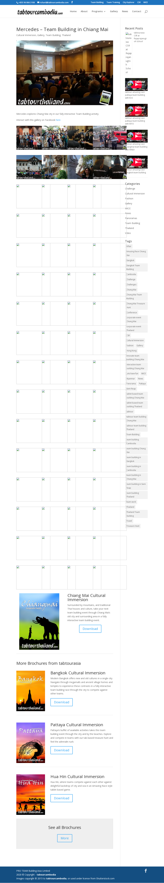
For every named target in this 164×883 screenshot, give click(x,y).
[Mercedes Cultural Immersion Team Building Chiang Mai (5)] (84, 589)
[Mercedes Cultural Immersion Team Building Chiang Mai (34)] (59, 559)
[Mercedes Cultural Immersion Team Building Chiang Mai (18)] (84, 325)
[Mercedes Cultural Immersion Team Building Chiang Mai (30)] (110, 559)
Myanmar (130, 378)
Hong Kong (131, 350)
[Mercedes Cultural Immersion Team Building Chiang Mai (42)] (110, 413)
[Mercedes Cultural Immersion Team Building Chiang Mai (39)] (84, 208)
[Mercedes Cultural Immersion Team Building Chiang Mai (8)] (59, 589)
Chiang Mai (131, 289)
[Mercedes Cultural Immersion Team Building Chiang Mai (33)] (33, 266)
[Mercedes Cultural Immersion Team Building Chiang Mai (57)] (84, 472)
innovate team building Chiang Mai (135, 357)
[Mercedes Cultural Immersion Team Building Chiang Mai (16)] (84, 530)
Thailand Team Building (133, 514)
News (125, 11)
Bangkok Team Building (133, 267)
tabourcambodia (46, 874)
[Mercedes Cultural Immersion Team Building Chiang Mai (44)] (84, 266)
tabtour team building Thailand (136, 427)
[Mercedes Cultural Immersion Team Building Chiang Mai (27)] (110, 442)
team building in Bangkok (133, 459)
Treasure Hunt (132, 526)
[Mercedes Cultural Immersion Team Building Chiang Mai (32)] (59, 208)
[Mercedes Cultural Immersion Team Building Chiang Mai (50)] (84, 149)
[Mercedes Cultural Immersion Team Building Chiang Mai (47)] (33, 325)
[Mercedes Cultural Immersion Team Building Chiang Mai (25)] (33, 530)
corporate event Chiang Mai (133, 319)
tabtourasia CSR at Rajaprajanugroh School (140, 37)
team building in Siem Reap (136, 486)
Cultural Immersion (26, 35)
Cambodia (131, 274)
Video (128, 233)
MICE (146, 2)
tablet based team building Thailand (134, 404)
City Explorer (128, 2)
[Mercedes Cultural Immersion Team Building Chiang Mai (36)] (59, 501)
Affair (128, 246)
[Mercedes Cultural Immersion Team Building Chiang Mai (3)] (59, 149)
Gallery (114, 11)
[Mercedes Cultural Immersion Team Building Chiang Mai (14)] (84, 178)
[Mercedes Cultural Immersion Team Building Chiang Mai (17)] (33, 501)
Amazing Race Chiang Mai (136, 253)
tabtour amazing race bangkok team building (135, 171)
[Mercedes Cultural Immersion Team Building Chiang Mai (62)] (84, 501)
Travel (129, 520)
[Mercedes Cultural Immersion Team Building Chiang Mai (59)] (33, 413)
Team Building (97, 2)
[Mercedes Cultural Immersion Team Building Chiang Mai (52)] (110, 208)
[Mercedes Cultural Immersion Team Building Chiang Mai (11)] (33, 589)
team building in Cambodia (133, 468)
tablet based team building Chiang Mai (135, 395)
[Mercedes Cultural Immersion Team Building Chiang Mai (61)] (59, 530)
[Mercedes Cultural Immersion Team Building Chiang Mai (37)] (59, 325)
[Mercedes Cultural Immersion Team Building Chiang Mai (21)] (59, 442)
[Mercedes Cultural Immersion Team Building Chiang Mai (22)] (33, 296)
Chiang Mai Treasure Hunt (135, 305)
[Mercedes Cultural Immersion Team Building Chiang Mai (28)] (84, 413)
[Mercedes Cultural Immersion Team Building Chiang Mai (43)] (110, 149)
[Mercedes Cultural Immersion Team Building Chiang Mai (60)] (59, 384)
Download (90, 629)
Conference (131, 312)
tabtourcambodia (56, 878)
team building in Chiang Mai (133, 477)
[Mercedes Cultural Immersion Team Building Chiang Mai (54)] (33, 237)
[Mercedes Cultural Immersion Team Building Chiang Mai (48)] (84, 559)
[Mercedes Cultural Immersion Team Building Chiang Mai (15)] (110, 237)
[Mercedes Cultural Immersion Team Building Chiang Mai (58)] (59, 237)
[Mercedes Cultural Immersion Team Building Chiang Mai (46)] (59, 413)
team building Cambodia (132, 441)
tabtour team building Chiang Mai (136, 418)
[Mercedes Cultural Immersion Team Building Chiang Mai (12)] (33, 472)
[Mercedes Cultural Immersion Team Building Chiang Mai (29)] (110, 589)
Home (73, 11)
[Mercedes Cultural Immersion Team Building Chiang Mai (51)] (110, 325)
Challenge (130, 188)
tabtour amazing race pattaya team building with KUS (135, 95)
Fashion (129, 198)
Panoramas (131, 218)
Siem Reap (131, 388)
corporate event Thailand (133, 328)
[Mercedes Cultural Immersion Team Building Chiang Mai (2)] (33, 442)
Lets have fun (132, 373)
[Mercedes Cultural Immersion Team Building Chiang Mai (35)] (110, 530)
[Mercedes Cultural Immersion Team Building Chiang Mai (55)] (59, 266)
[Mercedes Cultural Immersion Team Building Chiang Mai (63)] (110, 384)
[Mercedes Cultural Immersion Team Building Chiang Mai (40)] (110, 266)
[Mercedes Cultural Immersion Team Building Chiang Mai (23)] (84, 354)
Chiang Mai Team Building (134, 296)
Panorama (131, 383)
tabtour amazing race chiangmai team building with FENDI (136, 147)
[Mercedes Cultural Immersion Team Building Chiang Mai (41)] (110, 178)
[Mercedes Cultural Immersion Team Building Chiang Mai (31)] (59, 472)
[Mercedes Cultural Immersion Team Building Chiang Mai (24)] (59, 354)
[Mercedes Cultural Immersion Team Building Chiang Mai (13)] (59, 178)
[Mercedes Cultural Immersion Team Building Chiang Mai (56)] (33, 559)
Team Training (113, 2)
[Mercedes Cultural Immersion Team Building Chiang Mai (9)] (84, 237)
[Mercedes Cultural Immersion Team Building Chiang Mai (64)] (33, 208)
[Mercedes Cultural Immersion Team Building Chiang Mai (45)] (59, 296)
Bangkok (130, 260)
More (65, 838)
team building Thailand (132, 495)
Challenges (131, 284)
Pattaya (142, 383)
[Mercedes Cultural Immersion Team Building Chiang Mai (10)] (84, 296)
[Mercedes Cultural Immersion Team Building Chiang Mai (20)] (110, 296)
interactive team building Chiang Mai (135, 366)
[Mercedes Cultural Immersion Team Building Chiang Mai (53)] (33, 384)
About (84, 11)
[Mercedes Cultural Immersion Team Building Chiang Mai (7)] (110, 354)
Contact (136, 11)
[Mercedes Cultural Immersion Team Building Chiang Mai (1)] (110, 472)
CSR (139, 2)
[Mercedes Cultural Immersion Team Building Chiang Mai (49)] (84, 384)
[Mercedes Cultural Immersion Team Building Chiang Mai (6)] (110, 501)
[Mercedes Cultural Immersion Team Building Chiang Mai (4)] (33, 149)
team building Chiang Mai (136, 450)
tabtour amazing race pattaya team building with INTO (135, 121)
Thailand (66, 35)
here (58, 119)
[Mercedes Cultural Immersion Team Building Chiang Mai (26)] (33, 178)
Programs (97, 11)
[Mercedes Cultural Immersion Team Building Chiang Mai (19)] (84, 442)
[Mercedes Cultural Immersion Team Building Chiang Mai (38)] (33, 354)
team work (131, 501)
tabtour (129, 411)
